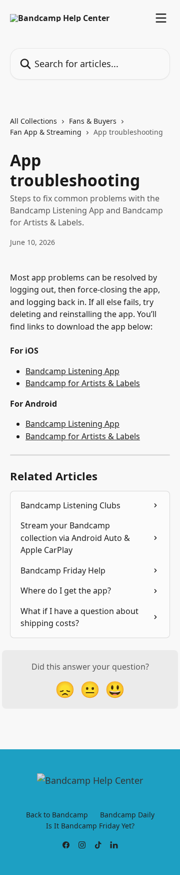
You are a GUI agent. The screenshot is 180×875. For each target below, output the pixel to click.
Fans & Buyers (92, 121)
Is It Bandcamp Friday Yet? (90, 825)
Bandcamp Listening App (73, 371)
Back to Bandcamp (57, 814)
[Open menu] (161, 18)
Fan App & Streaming (46, 132)
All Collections (33, 121)
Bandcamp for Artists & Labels (83, 383)
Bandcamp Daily (127, 814)
